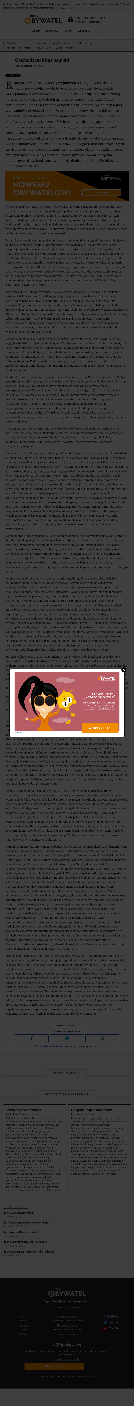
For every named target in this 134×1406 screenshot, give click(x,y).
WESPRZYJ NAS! (100, 728)
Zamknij (18, 732)
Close (123, 669)
